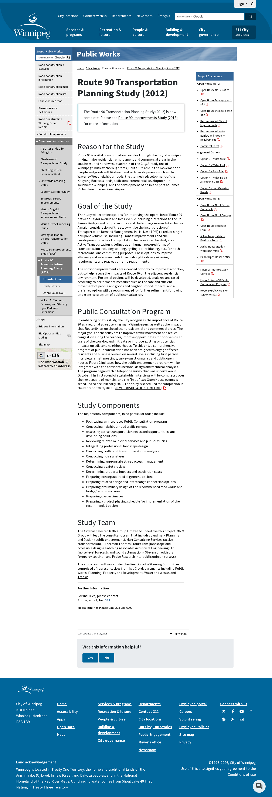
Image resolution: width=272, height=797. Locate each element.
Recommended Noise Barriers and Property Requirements (212, 136)
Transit (83, 577)
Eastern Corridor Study (55, 192)
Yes (90, 657)
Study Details (51, 286)
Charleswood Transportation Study (54, 161)
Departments (122, 16)
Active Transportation (94, 244)
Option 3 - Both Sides (212, 171)
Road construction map (53, 87)
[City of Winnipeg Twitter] (223, 713)
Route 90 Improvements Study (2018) (56, 251)
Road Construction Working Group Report (50, 123)
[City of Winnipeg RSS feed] (232, 721)
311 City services (242, 32)
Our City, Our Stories (155, 726)
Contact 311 (149, 711)
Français (164, 16)
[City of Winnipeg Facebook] (232, 713)
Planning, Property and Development (115, 572)
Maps (41, 319)
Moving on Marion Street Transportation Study (54, 239)
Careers (185, 711)
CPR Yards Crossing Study (53, 183)
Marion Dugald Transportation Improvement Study (53, 213)
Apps (61, 719)
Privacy (185, 742)
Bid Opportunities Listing (49, 335)
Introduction (52, 279)
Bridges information (51, 326)
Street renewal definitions (48, 110)
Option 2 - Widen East (212, 165)
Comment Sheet (209, 146)
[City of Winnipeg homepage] (30, 692)
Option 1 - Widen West (213, 159)
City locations (68, 16)
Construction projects (52, 134)
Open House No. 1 (54, 293)
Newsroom (145, 16)
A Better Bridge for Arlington (53, 150)
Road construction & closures (51, 67)
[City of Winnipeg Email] (241, 721)
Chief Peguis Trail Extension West (51, 172)
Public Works (98, 54)
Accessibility (67, 711)
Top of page (180, 633)
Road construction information (50, 78)
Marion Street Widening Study (55, 226)
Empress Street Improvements (51, 200)
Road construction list (52, 94)
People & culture (140, 32)
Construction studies (53, 141)
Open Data (66, 726)
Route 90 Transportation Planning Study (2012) (52, 266)
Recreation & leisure (110, 32)
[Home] (32, 26)
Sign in (242, 4)
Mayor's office (150, 742)
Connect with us (95, 16)
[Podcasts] (223, 721)
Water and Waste (156, 572)
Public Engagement (155, 734)
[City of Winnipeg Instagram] (250, 713)
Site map (44, 344)
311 (107, 600)
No (106, 657)
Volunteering (190, 719)
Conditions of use (242, 774)
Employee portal (193, 703)
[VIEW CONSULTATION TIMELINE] (137, 388)
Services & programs (75, 32)
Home (80, 68)
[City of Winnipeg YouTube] (241, 713)
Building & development (177, 32)
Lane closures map (50, 101)
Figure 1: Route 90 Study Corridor (214, 272)
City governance (209, 32)
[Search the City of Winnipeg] (250, 16)
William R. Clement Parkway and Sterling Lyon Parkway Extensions (54, 306)
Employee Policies (194, 726)
